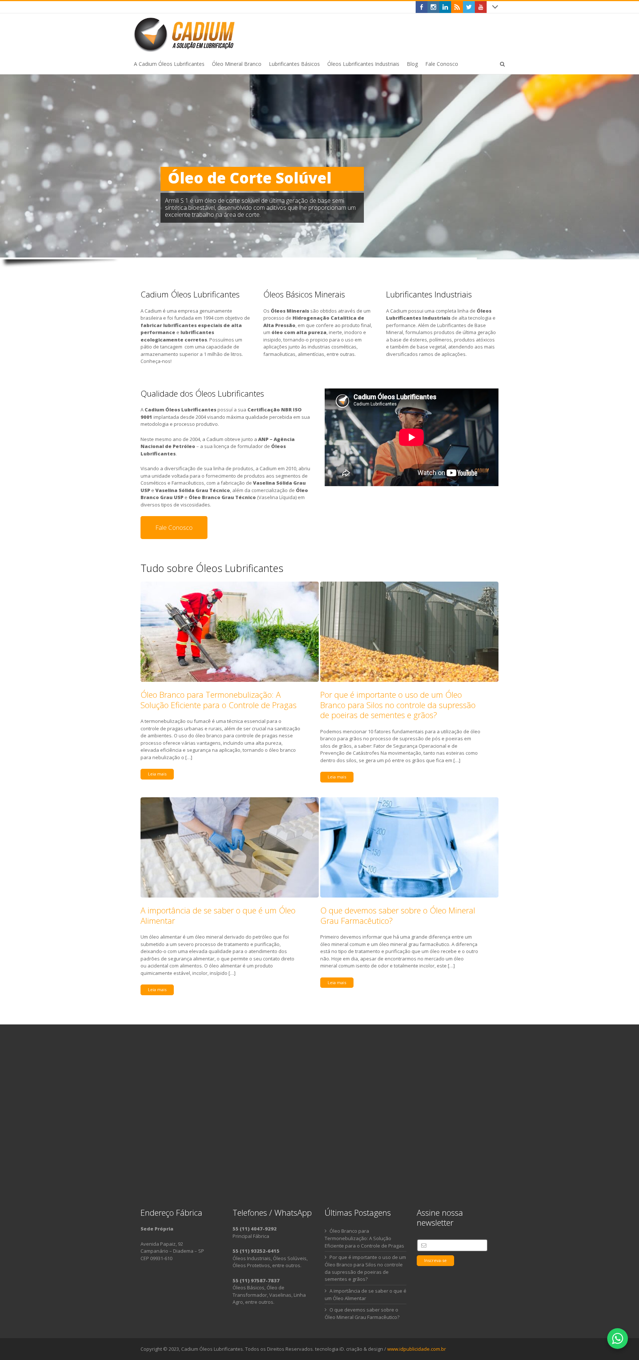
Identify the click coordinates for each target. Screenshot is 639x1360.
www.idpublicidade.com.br (416, 1349)
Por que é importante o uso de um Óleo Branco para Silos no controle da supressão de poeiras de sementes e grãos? (398, 704)
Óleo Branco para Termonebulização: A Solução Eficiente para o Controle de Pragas (219, 699)
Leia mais (157, 774)
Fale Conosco (174, 527)
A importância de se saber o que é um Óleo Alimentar (218, 915)
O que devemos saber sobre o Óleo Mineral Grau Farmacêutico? (397, 915)
